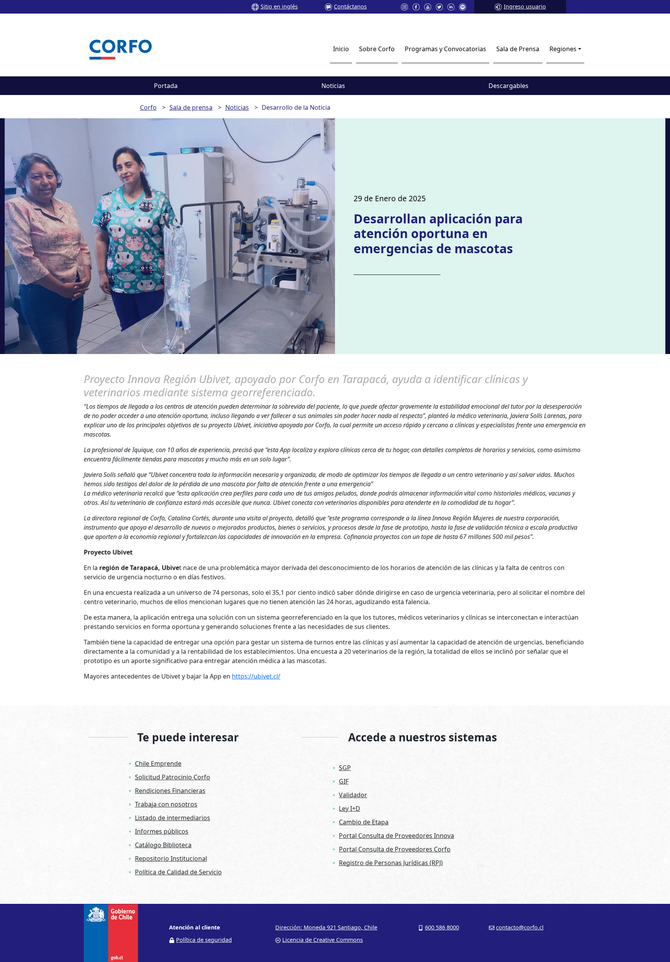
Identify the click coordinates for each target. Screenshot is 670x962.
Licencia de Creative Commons (322, 939)
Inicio (341, 49)
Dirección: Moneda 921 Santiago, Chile (326, 927)
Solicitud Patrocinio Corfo (172, 777)
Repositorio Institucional (171, 858)
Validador (353, 795)
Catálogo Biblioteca (163, 845)
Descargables (508, 85)
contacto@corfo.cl (520, 927)
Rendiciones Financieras (170, 790)
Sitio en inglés (279, 6)
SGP (345, 767)
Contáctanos (350, 6)
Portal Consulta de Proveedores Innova (396, 835)
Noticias (333, 85)
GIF (344, 781)
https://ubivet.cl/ (256, 676)
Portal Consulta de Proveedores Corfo (395, 849)
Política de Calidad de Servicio (178, 872)
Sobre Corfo (377, 49)
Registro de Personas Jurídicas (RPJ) (391, 862)
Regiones (563, 49)
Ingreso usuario (525, 6)
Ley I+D (349, 808)
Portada (166, 85)
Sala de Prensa (517, 49)
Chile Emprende (158, 763)
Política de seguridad (204, 939)
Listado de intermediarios (172, 817)
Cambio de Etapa (364, 822)
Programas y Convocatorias (445, 49)
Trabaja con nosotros (166, 804)
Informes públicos (161, 831)
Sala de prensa (190, 107)
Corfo (148, 107)
